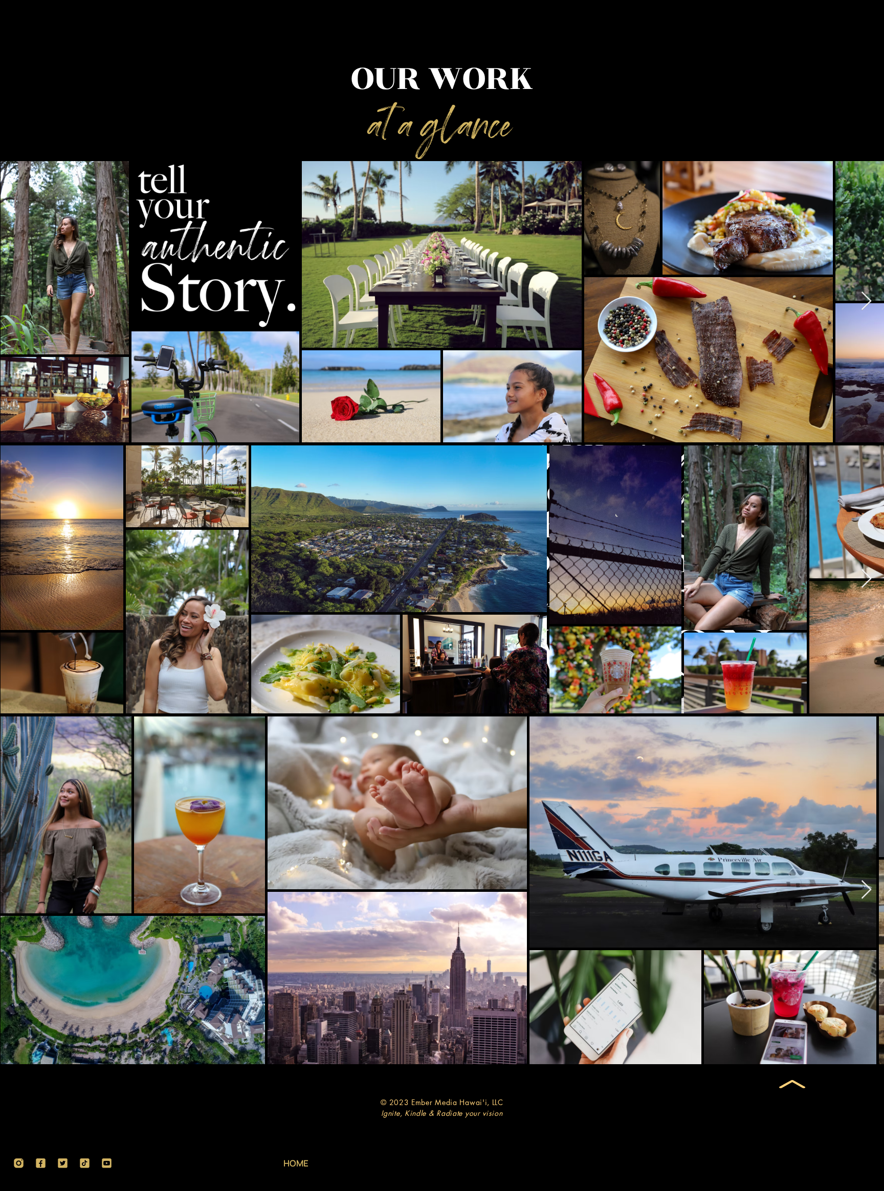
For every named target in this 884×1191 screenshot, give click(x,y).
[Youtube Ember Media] (107, 1163)
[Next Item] (866, 301)
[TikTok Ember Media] (85, 1163)
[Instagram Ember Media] (19, 1163)
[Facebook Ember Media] (41, 1163)
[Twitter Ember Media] (63, 1163)
